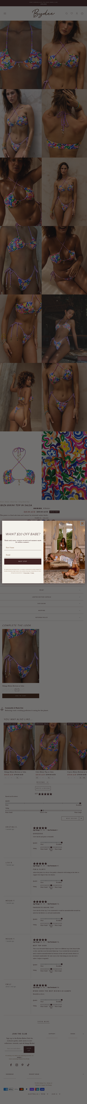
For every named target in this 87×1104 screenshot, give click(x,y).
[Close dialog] (82, 523)
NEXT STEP (22, 561)
